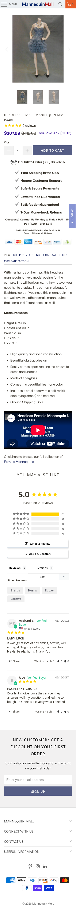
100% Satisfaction (16, 261)
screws (16, 599)
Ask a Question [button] (40, 554)
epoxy (49, 590)
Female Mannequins (19, 461)
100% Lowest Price (55, 255)
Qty (6, 142)
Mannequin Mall (42, 903)
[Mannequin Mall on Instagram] (38, 866)
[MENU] (2, 4)
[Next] (68, 49)
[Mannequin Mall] (38, 4)
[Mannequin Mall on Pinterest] (30, 866)
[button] (59, 661)
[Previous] (7, 49)
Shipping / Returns (26, 255)
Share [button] (16, 661)
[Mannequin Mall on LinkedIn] (45, 866)
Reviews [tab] (14, 568)
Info (7, 255)
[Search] (60, 4)
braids (15, 590)
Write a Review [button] (40, 544)
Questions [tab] (41, 568)
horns (32, 590)
